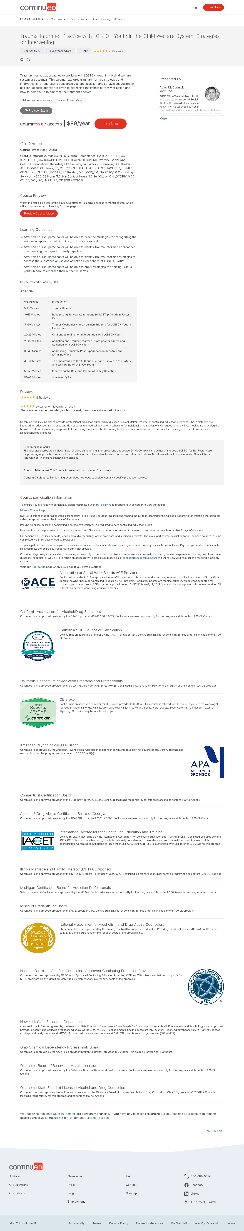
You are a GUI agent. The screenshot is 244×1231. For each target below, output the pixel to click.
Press (71, 1184)
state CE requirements (61, 1114)
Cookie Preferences (149, 1223)
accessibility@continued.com (140, 557)
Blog (71, 1193)
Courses (57, 19)
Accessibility (76, 1223)
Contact (131, 1184)
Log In (196, 7)
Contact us (38, 566)
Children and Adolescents (36, 100)
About (118, 19)
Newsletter (75, 1176)
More (163, 118)
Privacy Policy (118, 1223)
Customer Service (96, 1117)
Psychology (32, 19)
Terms (97, 1223)
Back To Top (213, 1131)
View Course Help (34, 510)
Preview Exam (38, 110)
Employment (76, 1201)
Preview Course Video (39, 213)
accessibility (84, 554)
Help (129, 1176)
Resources (77, 19)
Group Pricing (101, 19)
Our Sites (16, 1193)
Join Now (213, 7)
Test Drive (105, 504)
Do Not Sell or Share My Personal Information (203, 1223)
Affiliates (15, 1176)
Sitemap (131, 1193)
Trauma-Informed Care (68, 100)
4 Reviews (116, 51)
